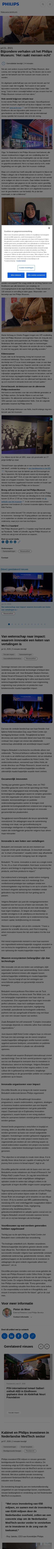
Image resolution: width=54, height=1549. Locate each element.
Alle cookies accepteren (36, 275)
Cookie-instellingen (26, 267)
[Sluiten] (49, 228)
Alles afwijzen (16, 275)
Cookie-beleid (21, 261)
